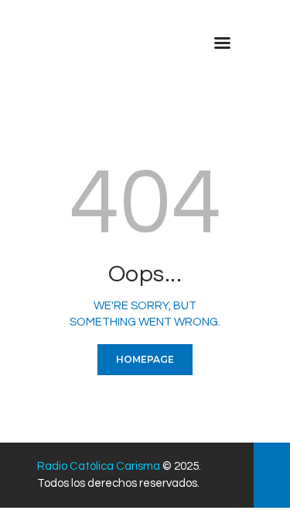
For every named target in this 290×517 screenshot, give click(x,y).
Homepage (145, 359)
